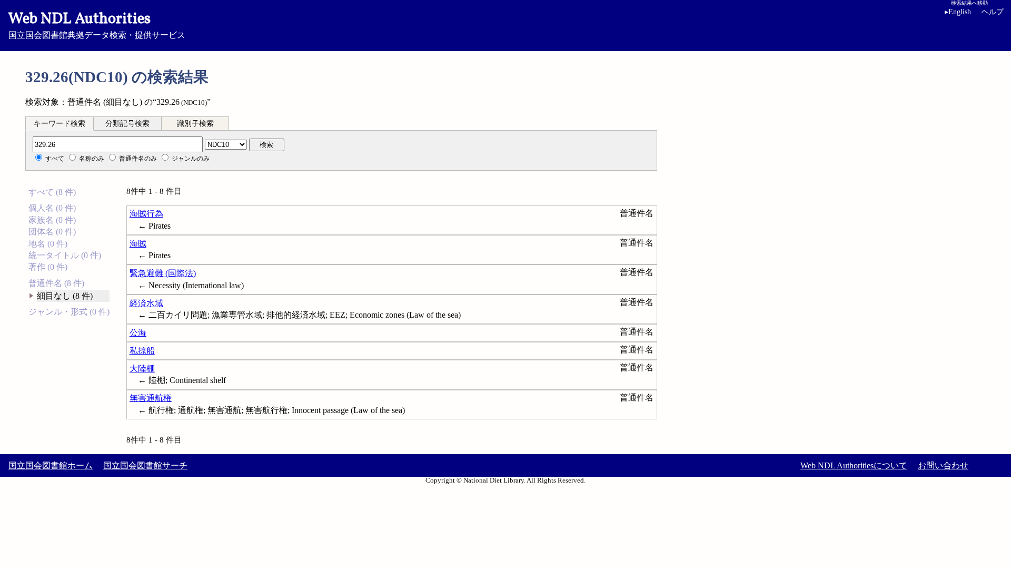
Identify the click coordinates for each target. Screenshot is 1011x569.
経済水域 (146, 303)
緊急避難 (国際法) (163, 273)
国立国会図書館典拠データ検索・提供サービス (96, 24)
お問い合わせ (943, 465)
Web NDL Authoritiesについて (853, 465)
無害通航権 (151, 398)
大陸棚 (142, 368)
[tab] (59, 123)
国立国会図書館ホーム (50, 465)
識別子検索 (195, 123)
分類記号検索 (127, 123)
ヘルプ (993, 12)
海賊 (138, 243)
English (958, 12)
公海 (138, 332)
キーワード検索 (59, 123)
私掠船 (142, 350)
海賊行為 (146, 213)
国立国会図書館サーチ (145, 465)
